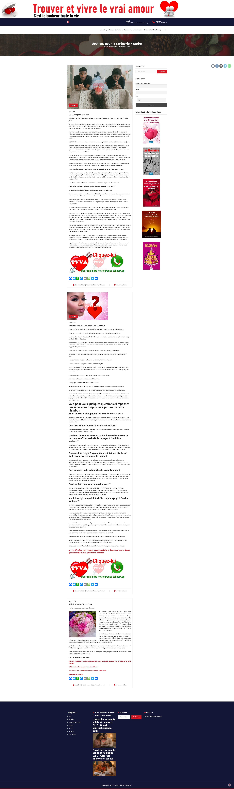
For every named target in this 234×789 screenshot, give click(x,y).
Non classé (72, 734)
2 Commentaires (122, 285)
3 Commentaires (122, 591)
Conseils (71, 719)
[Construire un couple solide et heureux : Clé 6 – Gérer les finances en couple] (104, 768)
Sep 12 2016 (72, 601)
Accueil (103, 30)
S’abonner (127, 30)
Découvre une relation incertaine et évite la (87, 326)
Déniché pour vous (75, 722)
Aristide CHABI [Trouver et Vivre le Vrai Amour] (90, 685)
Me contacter (137, 30)
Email (137, 90)
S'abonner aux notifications (153, 716)
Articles (110, 30)
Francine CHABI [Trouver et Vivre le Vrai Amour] (90, 285)
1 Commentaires (121, 685)
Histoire (73, 105)
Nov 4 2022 (72, 112)
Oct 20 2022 (72, 323)
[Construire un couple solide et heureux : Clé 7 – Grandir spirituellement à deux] (104, 740)
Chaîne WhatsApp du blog (152, 30)
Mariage (71, 731)
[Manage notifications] (229, 785)
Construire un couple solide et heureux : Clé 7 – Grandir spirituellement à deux (104, 725)
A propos (118, 30)
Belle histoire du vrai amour (80, 604)
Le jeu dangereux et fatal (79, 115)
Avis (70, 716)
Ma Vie (71, 728)
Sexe (137, 96)
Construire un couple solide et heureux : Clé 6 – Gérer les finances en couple (104, 754)
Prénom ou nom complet (143, 83)
